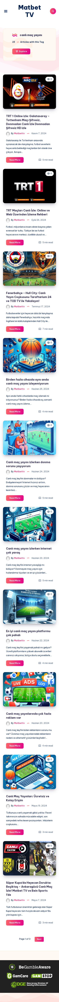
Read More (16, 160)
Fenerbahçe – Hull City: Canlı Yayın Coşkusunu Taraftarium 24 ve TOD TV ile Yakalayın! (28, 297)
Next (39, 939)
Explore (23, 51)
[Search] (53, 11)
